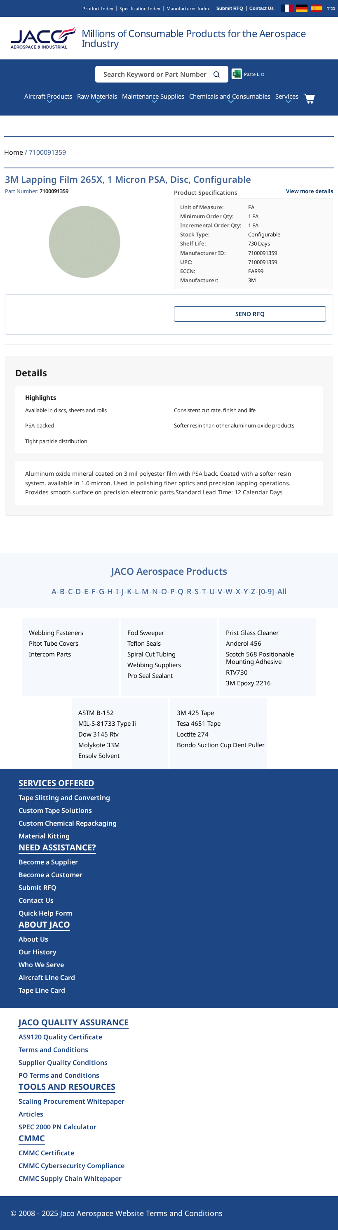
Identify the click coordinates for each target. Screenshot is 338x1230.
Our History (37, 951)
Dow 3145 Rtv (98, 734)
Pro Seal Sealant (150, 675)
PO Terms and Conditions (59, 1075)
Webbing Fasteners (56, 632)
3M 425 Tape (195, 712)
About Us (33, 939)
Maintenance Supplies (153, 96)
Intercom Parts (50, 654)
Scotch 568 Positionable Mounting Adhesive (260, 658)
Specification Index (140, 8)
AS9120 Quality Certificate (60, 1036)
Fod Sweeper (145, 632)
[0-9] (266, 591)
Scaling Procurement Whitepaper (71, 1101)
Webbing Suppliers (154, 665)
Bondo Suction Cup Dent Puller (221, 745)
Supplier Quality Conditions (63, 1062)
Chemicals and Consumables (229, 96)
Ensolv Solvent (99, 755)
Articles (31, 1114)
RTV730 (237, 672)
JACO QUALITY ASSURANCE (74, 1022)
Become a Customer (50, 874)
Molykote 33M (99, 745)
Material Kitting (44, 835)
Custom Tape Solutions (55, 810)
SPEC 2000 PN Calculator (57, 1126)
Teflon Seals (144, 643)
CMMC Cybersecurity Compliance (71, 1165)
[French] (286, 9)
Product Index (97, 8)
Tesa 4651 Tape (199, 723)
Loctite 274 (193, 734)
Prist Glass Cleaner (252, 632)
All (281, 591)
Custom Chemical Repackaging (68, 823)
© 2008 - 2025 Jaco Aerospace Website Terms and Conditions (116, 1213)
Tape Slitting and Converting (64, 797)
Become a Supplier (48, 861)
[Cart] (309, 99)
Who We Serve (41, 964)
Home (13, 152)
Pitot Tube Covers (53, 643)
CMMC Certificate (46, 1152)
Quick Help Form (45, 913)
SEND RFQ (250, 314)
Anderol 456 (243, 643)
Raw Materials (97, 96)
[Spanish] (316, 9)
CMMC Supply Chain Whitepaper (70, 1178)
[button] (217, 74)
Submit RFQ (229, 8)
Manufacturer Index (188, 8)
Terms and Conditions (53, 1049)
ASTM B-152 (96, 712)
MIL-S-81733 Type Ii (107, 723)
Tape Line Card (42, 990)
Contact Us (261, 8)
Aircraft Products (48, 96)
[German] (301, 9)
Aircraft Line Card (47, 977)
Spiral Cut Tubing (151, 654)
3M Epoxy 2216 (248, 683)
